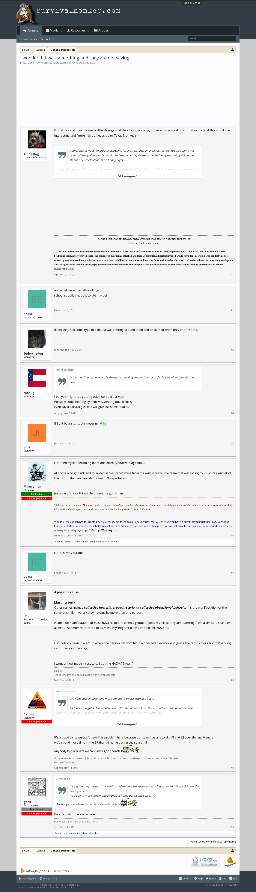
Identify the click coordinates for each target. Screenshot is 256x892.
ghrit (56, 827)
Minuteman (60, 535)
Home (212, 878)
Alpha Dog (78, 62)
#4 (232, 413)
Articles (103, 30)
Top (224, 878)
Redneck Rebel (81, 541)
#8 (232, 680)
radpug (29, 393)
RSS (234, 878)
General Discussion (47, 62)
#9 (232, 767)
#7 (232, 572)
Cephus (59, 541)
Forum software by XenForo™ (44, 887)
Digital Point (73, 884)
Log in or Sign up (191, 2)
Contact (186, 878)
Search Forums (28, 39)
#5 (232, 443)
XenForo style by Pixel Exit (88, 887)
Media (54, 30)
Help (200, 878)
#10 (232, 827)
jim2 (27, 447)
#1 (232, 274)
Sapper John (61, 832)
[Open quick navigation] (232, 49)
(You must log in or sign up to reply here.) (213, 841)
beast (28, 314)
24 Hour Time (50, 878)
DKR (26, 616)
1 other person (101, 541)
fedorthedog (33, 353)
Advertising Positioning (51, 884)
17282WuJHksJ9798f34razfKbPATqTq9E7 (46, 871)
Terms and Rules (214, 884)
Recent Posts (48, 39)
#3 (232, 349)
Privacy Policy (232, 884)
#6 (232, 535)
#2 (232, 310)
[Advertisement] (128, 92)
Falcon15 (68, 541)
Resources (78, 30)
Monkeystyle (29, 878)
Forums (32, 30)
